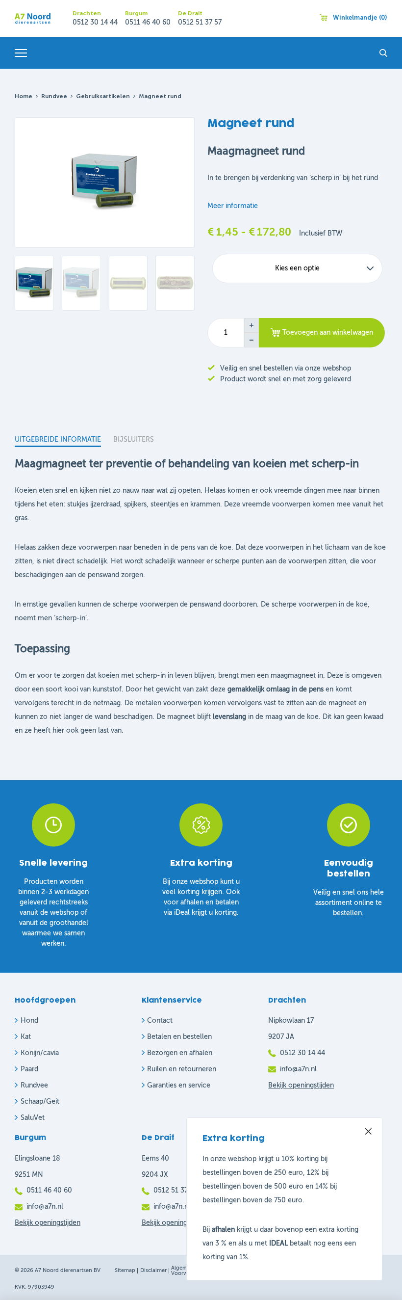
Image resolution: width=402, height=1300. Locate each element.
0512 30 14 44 (95, 22)
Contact (160, 1020)
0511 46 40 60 (148, 22)
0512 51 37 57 (200, 22)
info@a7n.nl (298, 1069)
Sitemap (125, 1270)
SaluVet (33, 1117)
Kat (26, 1037)
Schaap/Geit (40, 1101)
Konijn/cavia (40, 1053)
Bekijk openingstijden (301, 1085)
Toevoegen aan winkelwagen (327, 332)
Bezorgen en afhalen (179, 1053)
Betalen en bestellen (179, 1037)
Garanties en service (178, 1085)
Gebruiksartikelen (103, 97)
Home (23, 97)
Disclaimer (153, 1270)
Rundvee (54, 97)
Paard (29, 1069)
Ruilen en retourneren (181, 1069)
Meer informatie (232, 206)
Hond (29, 1020)
